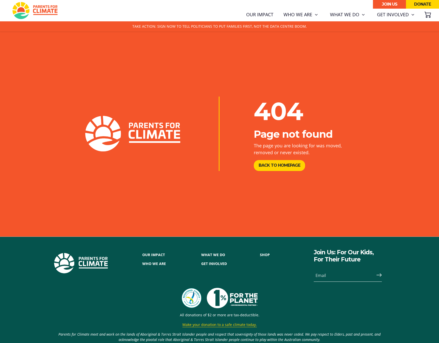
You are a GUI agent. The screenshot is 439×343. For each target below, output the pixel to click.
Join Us (389, 4)
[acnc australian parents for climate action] (194, 298)
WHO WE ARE (154, 263)
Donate (422, 4)
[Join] (377, 275)
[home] (35, 10)
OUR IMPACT (153, 254)
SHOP (265, 254)
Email (321, 275)
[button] (300, 14)
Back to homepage (279, 165)
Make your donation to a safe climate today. (219, 324)
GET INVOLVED (214, 263)
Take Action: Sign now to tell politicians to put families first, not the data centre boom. (219, 26)
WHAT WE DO (213, 254)
